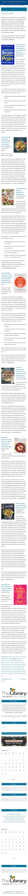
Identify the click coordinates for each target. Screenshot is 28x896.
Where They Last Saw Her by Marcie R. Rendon (14, 816)
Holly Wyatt (21, 664)
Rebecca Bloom (13, 668)
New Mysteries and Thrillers (14, 814)
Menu (14, 9)
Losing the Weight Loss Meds (14, 666)
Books (7, 656)
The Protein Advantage (6, 673)
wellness (15, 673)
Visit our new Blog (13, 3)
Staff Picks (23, 656)
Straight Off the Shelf (6, 658)
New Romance (23, 679)
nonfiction (7, 668)
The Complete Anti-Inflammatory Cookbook (15, 671)
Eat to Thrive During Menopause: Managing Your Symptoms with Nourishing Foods (21, 192)
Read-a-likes (12, 656)
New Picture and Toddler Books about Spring (14, 821)
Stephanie (10, 14)
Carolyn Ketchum (10, 660)
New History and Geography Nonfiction (14, 818)
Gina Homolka (14, 664)
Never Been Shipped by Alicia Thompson (14, 819)
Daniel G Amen (14, 662)
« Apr (13, 779)
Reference (18, 656)
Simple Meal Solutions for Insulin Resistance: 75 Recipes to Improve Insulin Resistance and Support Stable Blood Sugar (6, 443)
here (14, 718)
